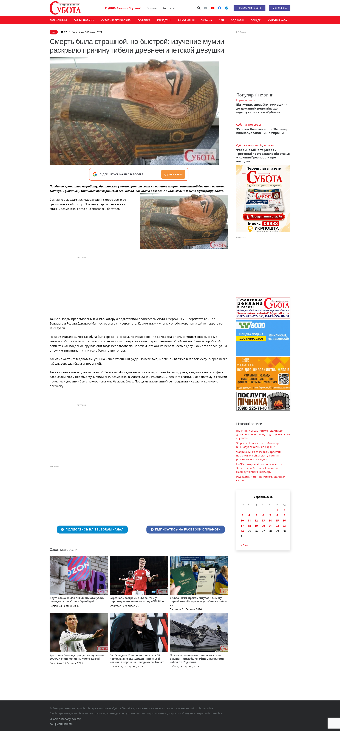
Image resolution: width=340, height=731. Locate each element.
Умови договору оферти (65, 719)
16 (284, 520)
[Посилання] (65, 8)
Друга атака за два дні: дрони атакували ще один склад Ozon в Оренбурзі (77, 599)
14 (270, 520)
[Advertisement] (139, 285)
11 (249, 520)
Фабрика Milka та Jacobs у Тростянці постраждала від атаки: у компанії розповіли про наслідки (263, 155)
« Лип (244, 545)
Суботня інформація (249, 124)
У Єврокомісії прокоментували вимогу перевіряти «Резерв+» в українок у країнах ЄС (199, 601)
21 (270, 525)
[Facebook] (219, 8)
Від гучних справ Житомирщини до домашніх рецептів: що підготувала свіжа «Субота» (262, 108)
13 (263, 520)
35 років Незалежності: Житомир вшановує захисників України (262, 131)
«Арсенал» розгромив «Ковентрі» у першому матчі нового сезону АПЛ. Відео (137, 599)
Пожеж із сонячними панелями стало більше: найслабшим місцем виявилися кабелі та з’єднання (197, 658)
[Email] (205, 8)
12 (256, 520)
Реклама (151, 8)
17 (242, 525)
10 (242, 520)
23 (284, 525)
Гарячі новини (245, 100)
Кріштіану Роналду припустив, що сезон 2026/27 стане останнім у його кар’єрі (77, 656)
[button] (199, 8)
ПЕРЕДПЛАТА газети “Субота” (121, 8)
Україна (269, 145)
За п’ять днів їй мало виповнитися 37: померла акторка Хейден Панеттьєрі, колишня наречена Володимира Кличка (137, 658)
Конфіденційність (61, 724)
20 (263, 525)
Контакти (169, 8)
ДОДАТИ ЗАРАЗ (173, 174)
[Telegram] (226, 8)
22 (277, 525)
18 (249, 525)
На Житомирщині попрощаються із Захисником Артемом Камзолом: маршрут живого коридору (259, 467)
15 (277, 520)
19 (256, 525)
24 (242, 531)
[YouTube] (212, 8)
